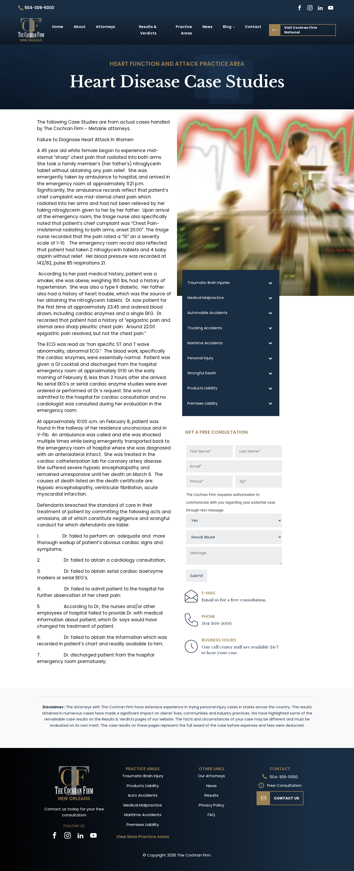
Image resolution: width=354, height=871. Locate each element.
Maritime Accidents (142, 814)
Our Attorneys (211, 776)
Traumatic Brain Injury (142, 776)
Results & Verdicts (148, 30)
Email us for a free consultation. (234, 599)
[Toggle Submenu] (270, 282)
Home (57, 26)
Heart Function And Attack (154, 64)
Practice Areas (184, 30)
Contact (253, 26)
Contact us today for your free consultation (74, 812)
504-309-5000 (217, 623)
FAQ (211, 814)
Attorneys (105, 26)
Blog (227, 26)
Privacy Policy (211, 805)
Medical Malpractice (142, 805)
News (207, 26)
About (80, 26)
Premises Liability (142, 824)
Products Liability (143, 785)
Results (211, 795)
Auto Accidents (143, 795)
